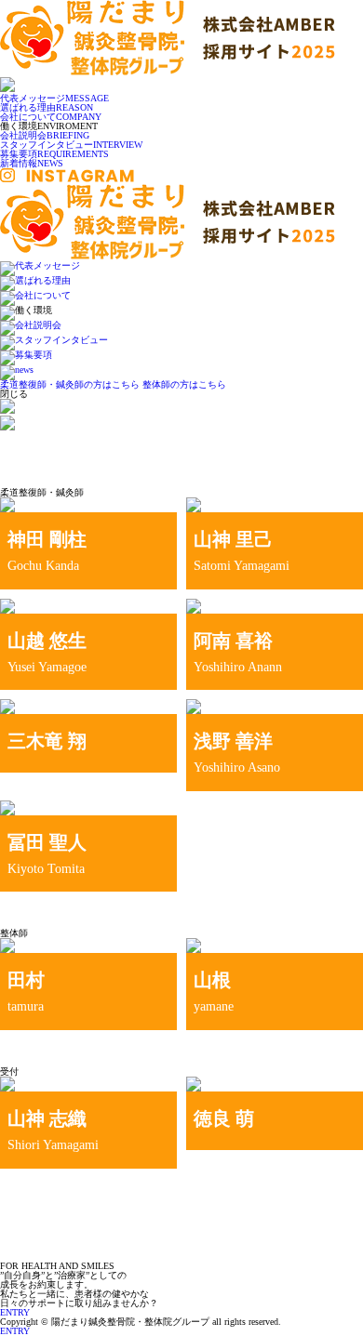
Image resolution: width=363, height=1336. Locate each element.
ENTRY (15, 1331)
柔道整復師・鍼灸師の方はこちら (70, 384)
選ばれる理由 (46, 107)
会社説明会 (44, 135)
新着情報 (31, 163)
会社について (50, 117)
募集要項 (54, 154)
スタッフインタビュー (71, 144)
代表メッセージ (54, 98)
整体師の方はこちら (184, 384)
